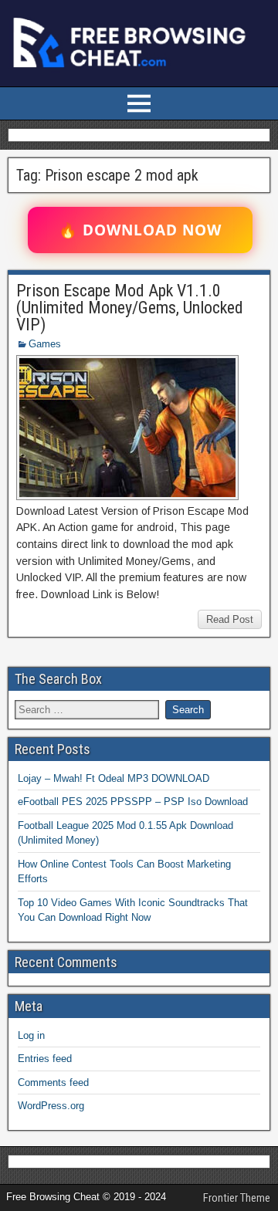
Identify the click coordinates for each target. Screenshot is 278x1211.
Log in (31, 1035)
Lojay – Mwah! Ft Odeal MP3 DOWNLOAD (113, 778)
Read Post (229, 619)
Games (45, 344)
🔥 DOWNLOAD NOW (140, 230)
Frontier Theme (236, 1198)
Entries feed (45, 1058)
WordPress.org (51, 1105)
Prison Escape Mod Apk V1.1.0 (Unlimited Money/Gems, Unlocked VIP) (129, 307)
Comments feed (53, 1082)
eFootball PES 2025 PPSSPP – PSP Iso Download (133, 801)
